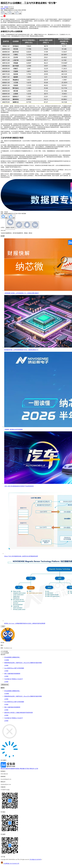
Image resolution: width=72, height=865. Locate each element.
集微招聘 (12, 768)
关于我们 (27, 768)
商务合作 (32, 768)
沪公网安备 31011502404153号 (11, 863)
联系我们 (17, 768)
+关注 (2, 626)
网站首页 (3, 768)
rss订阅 (36, 768)
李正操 (6, 7)
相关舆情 (3, 8)
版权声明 (8, 768)
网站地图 (22, 768)
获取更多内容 (4, 684)
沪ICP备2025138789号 (35, 859)
